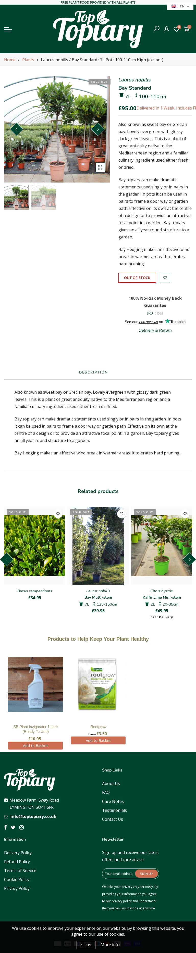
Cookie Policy (16, 879)
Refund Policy (17, 861)
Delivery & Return (155, 330)
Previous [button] (16, 129)
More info (110, 944)
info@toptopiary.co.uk (33, 816)
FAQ (106, 792)
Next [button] (98, 129)
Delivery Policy (18, 852)
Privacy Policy (17, 888)
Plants (28, 60)
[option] (57, 129)
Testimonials (114, 810)
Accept (86, 945)
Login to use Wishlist (165, 278)
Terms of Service (20, 870)
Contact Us (112, 819)
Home (10, 60)
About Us (111, 783)
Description (93, 372)
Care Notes (113, 801)
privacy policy (122, 901)
